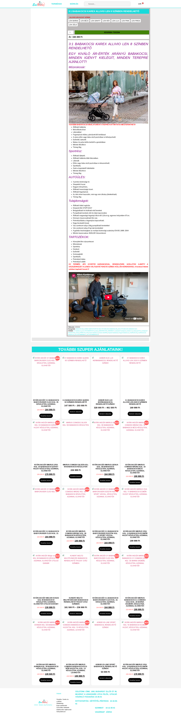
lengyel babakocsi (123, 332)
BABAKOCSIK (80, 329)
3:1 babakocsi (78, 331)
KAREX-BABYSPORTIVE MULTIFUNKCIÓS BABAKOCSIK (101, 329)
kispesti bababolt (113, 332)
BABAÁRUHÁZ (103, 331)
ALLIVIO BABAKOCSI (88, 331)
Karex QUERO (103, 332)
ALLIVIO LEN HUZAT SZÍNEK (79, 17)
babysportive (137, 331)
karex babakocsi (94, 332)
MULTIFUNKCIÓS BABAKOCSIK (127, 329)
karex (77, 332)
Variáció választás (76, 412)
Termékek (56, 4)
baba (96, 331)
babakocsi (130, 331)
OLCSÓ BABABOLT (80, 334)
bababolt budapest (120, 331)
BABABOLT (111, 331)
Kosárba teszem (112, 32)
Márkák (74, 4)
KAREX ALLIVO (84, 332)
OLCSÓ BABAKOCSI (93, 334)
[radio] (73, 20)
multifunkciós (134, 332)
